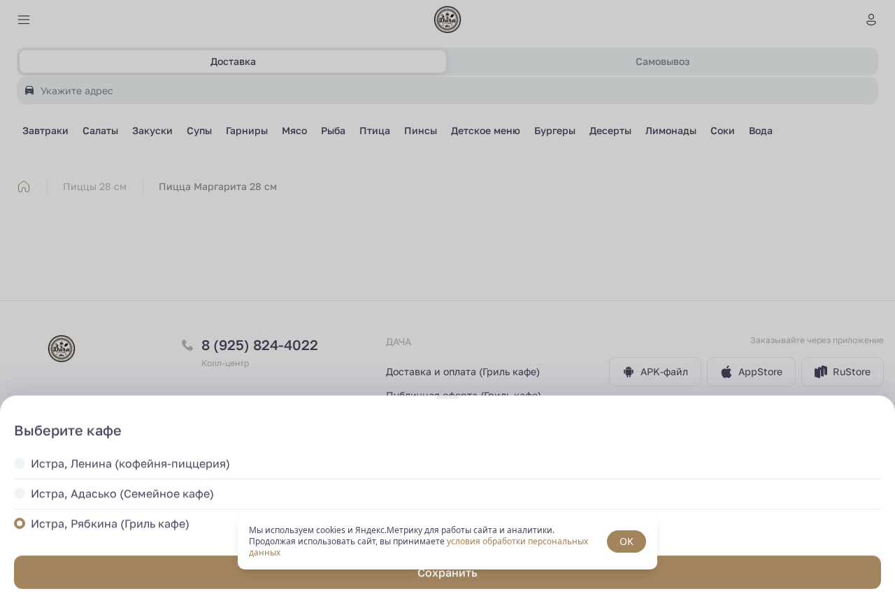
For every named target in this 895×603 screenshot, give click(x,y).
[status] (447, 541)
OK (626, 541)
